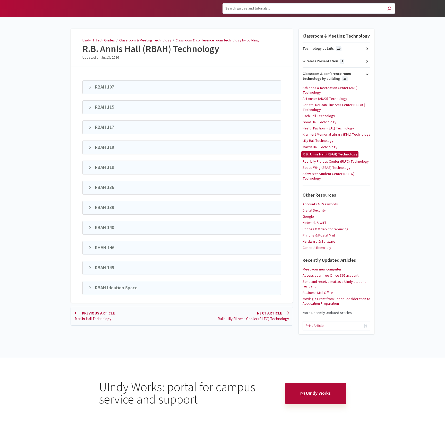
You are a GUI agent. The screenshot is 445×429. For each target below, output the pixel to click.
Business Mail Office (318, 292)
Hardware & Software (319, 241)
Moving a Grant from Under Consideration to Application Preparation (336, 301)
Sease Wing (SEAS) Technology (326, 167)
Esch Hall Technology (319, 116)
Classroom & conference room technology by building (217, 40)
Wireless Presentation (323, 61)
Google (308, 216)
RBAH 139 (104, 207)
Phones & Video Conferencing (325, 229)
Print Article (315, 325)
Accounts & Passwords (320, 204)
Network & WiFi (314, 222)
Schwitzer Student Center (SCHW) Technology (328, 176)
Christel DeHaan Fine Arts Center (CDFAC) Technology (334, 107)
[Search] (389, 9)
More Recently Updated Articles (327, 313)
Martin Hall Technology (320, 147)
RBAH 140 (104, 227)
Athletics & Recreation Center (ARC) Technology (330, 90)
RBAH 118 (104, 147)
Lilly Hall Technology (318, 140)
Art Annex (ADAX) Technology (325, 98)
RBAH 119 (104, 167)
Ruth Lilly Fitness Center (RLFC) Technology (336, 161)
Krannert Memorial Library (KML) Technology (336, 134)
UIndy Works (318, 393)
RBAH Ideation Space (116, 288)
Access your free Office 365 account (330, 275)
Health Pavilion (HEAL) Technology (328, 128)
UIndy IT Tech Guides (98, 40)
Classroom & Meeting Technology (145, 40)
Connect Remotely (317, 247)
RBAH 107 (104, 87)
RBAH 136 (104, 187)
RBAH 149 (104, 268)
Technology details (321, 48)
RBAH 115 (104, 107)
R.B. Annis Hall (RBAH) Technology (150, 49)
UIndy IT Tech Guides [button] (69, 3)
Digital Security (314, 210)
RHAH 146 (104, 247)
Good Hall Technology (319, 122)
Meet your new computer (322, 269)
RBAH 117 (104, 127)
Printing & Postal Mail (319, 235)
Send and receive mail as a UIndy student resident (334, 284)
